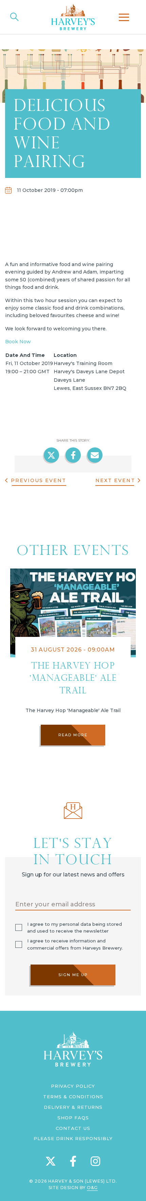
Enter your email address (55, 904)
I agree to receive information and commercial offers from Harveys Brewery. (75, 944)
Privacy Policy (73, 1086)
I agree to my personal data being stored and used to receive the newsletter (74, 927)
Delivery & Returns (73, 1107)
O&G (92, 1187)
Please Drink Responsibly (73, 1138)
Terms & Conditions (73, 1096)
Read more (73, 735)
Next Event (116, 480)
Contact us (73, 1128)
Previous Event (37, 480)
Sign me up (73, 974)
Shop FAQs (73, 1117)
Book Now (18, 342)
